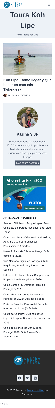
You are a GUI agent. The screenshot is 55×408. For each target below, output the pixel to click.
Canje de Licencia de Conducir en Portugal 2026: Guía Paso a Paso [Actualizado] (22, 332)
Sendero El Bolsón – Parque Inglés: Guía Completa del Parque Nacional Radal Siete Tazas (27, 227)
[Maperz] (13, 4)
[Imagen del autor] (5, 95)
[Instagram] (35, 378)
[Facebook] (20, 378)
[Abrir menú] (49, 5)
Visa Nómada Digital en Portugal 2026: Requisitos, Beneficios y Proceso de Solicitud (25, 265)
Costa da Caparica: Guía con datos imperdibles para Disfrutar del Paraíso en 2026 (26, 318)
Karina (14, 95)
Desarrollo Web (35, 390)
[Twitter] (28, 378)
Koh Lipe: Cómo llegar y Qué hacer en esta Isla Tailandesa (27, 84)
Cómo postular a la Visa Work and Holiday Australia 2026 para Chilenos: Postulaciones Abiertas (27, 242)
